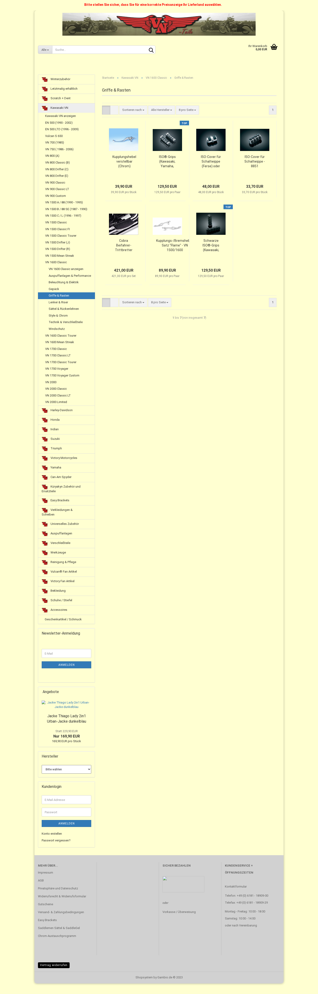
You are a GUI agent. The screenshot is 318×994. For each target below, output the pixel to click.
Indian (54, 429)
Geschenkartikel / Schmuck (63, 619)
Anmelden (66, 664)
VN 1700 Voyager (56, 368)
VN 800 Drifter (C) (56, 169)
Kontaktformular (236, 886)
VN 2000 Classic (56, 388)
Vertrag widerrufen (54, 965)
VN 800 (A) (52, 155)
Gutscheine (45, 904)
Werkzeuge (58, 552)
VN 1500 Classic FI (57, 229)
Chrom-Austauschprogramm (57, 936)
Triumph (56, 448)
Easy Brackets (59, 500)
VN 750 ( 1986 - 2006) (59, 149)
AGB (41, 880)
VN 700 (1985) (54, 142)
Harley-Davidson (61, 410)
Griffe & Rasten (59, 295)
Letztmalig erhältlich (64, 88)
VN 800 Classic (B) (57, 162)
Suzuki (55, 439)
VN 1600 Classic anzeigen (66, 269)
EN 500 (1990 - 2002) (59, 122)
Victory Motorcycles (63, 458)
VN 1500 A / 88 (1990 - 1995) (64, 202)
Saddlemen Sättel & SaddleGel (59, 928)
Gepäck (54, 289)
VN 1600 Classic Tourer (60, 335)
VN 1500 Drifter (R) (57, 249)
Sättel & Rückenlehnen (64, 309)
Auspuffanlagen (61, 533)
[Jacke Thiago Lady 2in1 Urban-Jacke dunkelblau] (66, 704)
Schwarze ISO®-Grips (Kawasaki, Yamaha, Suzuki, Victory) (211, 245)
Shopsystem (144, 977)
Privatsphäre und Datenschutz (58, 888)
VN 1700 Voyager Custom (62, 375)
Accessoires (58, 609)
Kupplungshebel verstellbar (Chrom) (124, 161)
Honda (55, 419)
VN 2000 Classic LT (58, 395)
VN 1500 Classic (56, 222)
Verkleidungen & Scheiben (57, 512)
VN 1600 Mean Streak (59, 342)
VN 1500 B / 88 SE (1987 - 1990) (66, 209)
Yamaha (55, 467)
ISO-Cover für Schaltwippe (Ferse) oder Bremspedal (211, 161)
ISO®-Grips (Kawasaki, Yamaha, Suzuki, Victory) (167, 161)
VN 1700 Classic (56, 349)
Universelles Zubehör (64, 524)
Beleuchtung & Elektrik (64, 282)
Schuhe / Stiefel (61, 600)
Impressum (45, 872)
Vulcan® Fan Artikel (63, 571)
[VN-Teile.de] (159, 24)
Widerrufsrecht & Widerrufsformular (62, 896)
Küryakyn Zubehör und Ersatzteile (61, 489)
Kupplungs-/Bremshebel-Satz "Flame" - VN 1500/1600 (175, 245)
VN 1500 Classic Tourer (60, 235)
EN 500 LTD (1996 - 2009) (62, 129)
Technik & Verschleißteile (66, 322)
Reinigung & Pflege (63, 562)
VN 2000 (50, 382)
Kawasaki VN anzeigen (60, 116)
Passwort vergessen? (56, 840)
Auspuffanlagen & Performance (70, 275)
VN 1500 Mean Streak (59, 255)
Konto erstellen (52, 833)
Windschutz (57, 329)
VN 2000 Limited (56, 402)
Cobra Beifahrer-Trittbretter (123, 245)
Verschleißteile (60, 543)
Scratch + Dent (60, 98)
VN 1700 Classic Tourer (60, 362)
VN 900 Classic (55, 182)
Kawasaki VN (59, 107)
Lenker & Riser (58, 302)
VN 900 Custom (55, 196)
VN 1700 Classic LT (58, 355)
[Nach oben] (305, 987)
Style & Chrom (58, 315)
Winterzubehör (60, 79)
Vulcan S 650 (54, 136)
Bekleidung (58, 590)
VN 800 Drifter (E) (56, 176)
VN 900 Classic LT (57, 189)
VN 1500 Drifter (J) (57, 242)
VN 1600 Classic (56, 262)
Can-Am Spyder (60, 477)
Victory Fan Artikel (62, 581)
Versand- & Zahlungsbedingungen (61, 912)
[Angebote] (89, 692)
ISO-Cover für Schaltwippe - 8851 (254, 161)
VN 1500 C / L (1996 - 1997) (63, 215)
